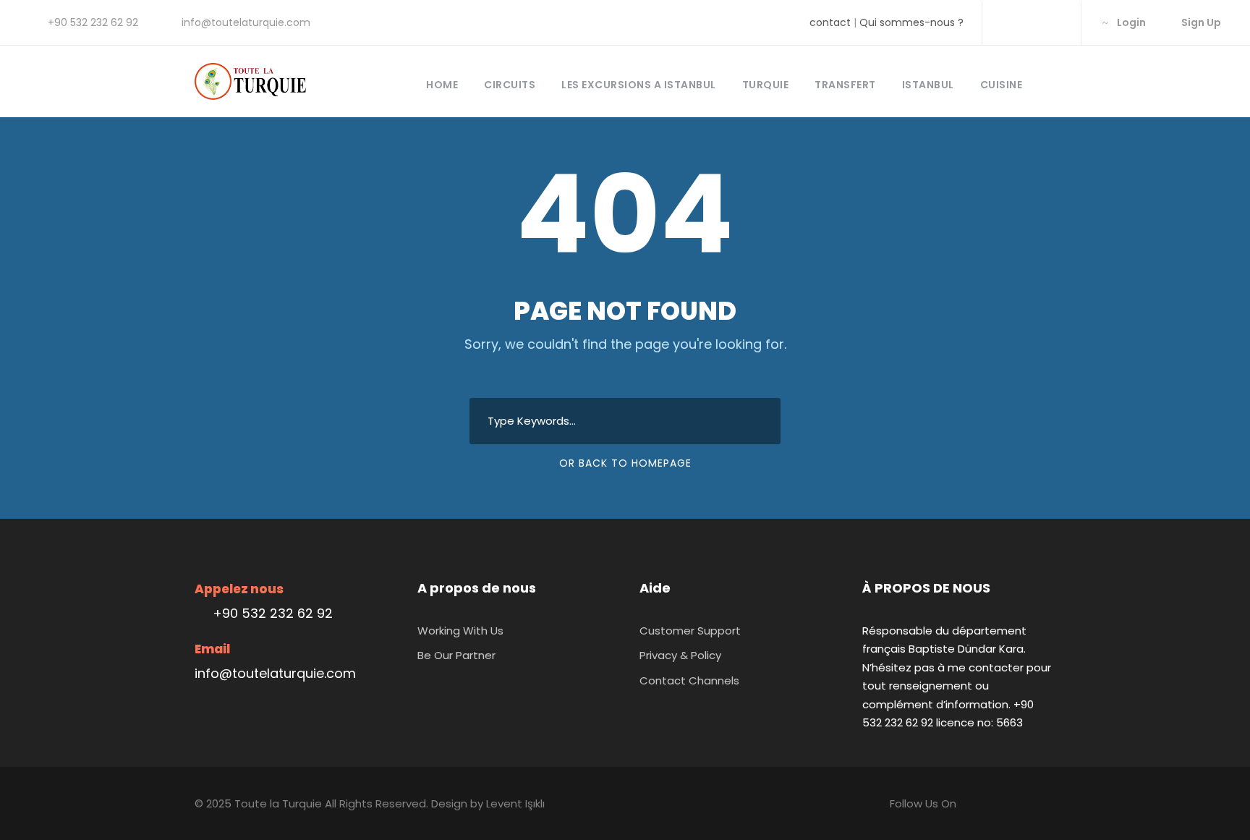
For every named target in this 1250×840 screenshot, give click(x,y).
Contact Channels (689, 680)
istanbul (928, 84)
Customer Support (690, 630)
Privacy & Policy (680, 655)
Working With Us (460, 630)
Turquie (765, 84)
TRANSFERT (845, 84)
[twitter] (1054, 22)
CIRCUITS (509, 84)
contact (830, 22)
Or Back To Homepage (625, 463)
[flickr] (1030, 22)
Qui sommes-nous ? (911, 22)
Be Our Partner (456, 655)
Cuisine (1001, 84)
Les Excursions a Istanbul (638, 84)
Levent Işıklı (515, 803)
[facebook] (1007, 22)
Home (442, 84)
